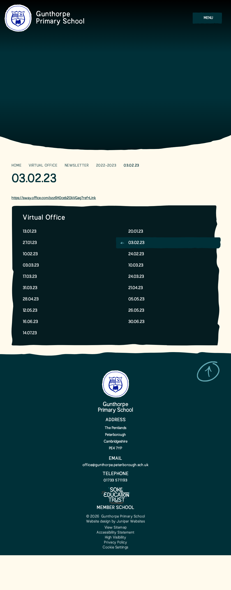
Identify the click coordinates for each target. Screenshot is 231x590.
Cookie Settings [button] (115, 547)
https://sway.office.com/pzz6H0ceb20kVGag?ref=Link (54, 198)
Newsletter (77, 165)
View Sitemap (115, 528)
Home (16, 165)
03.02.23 (131, 165)
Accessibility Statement (115, 532)
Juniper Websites (131, 521)
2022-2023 (106, 165)
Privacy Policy (115, 542)
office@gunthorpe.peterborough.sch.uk (116, 465)
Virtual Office (43, 165)
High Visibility (115, 537)
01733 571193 (115, 480)
